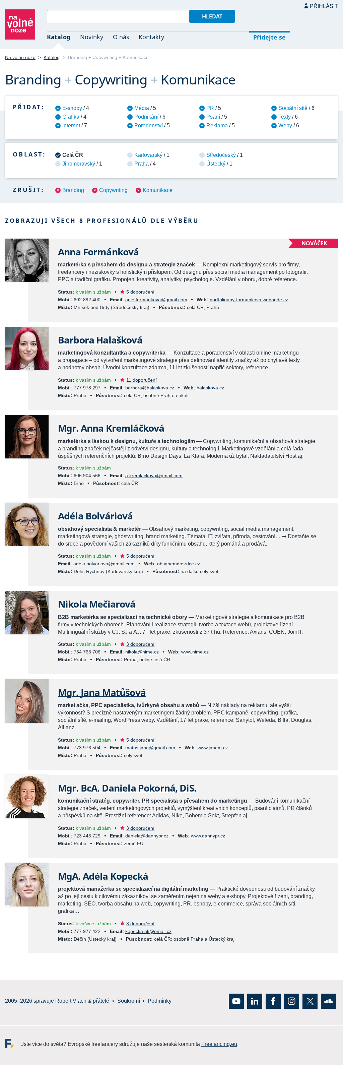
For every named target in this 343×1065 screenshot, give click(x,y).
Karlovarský (148, 155)
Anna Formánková (98, 251)
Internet (71, 125)
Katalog (58, 37)
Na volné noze (20, 57)
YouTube (236, 1000)
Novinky (91, 37)
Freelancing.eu (13, 1043)
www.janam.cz (213, 747)
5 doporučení (140, 292)
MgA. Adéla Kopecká (103, 876)
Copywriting (113, 190)
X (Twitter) (310, 1000)
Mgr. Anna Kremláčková (111, 428)
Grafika (70, 117)
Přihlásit (324, 6)
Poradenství (148, 125)
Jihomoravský (78, 164)
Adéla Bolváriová (95, 515)
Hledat (212, 16)
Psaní (213, 117)
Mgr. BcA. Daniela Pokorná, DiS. (127, 787)
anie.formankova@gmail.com (156, 299)
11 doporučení (141, 380)
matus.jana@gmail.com (150, 747)
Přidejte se (269, 37)
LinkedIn (254, 1000)
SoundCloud (328, 1000)
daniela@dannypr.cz (146, 835)
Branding (73, 190)
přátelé (101, 1001)
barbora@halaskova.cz (149, 387)
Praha (141, 164)
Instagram (291, 1000)
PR (210, 108)
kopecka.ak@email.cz (148, 931)
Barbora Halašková (100, 339)
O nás (121, 37)
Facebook (273, 1000)
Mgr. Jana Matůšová (102, 692)
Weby (285, 125)
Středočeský (221, 155)
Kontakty (151, 37)
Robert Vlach (70, 1001)
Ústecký (215, 164)
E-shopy (72, 108)
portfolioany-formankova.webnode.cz (249, 299)
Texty (284, 117)
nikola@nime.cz (142, 651)
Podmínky (160, 1001)
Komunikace (158, 190)
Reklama (217, 125)
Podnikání (146, 117)
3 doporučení (140, 644)
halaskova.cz (210, 387)
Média (141, 108)
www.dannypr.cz (208, 835)
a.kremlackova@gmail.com (154, 475)
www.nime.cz (195, 651)
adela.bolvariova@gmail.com (104, 563)
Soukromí (128, 1001)
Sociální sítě (292, 108)
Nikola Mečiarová (97, 604)
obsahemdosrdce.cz (178, 563)
